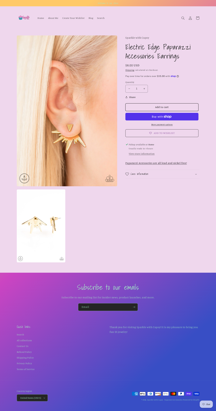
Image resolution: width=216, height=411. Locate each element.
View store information (142, 153)
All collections (24, 340)
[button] (183, 18)
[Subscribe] (134, 307)
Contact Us (22, 346)
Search (20, 334)
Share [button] (132, 97)
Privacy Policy (24, 363)
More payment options (162, 124)
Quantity (129, 82)
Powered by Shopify (191, 400)
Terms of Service (26, 369)
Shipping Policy (25, 357)
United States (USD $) (30, 398)
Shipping (129, 70)
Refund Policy (24, 352)
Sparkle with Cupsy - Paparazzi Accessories (165, 400)
